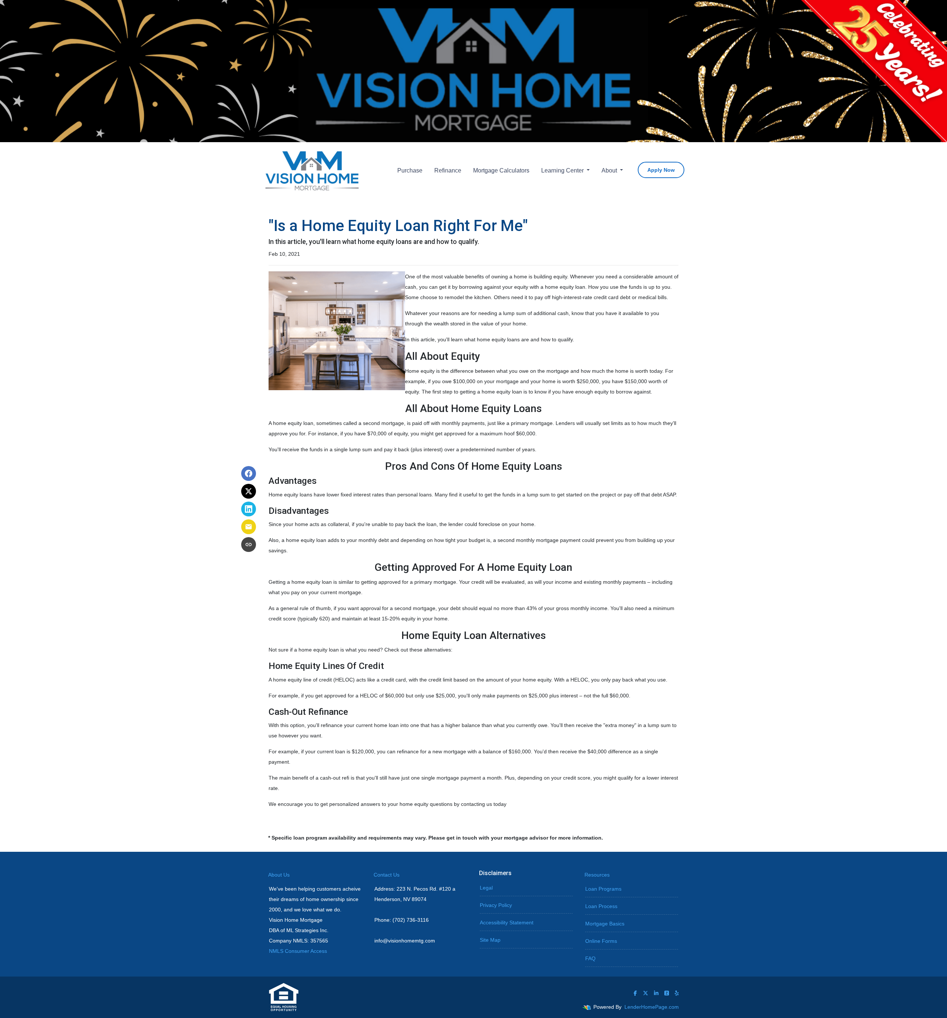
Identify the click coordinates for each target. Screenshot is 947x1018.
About (610, 170)
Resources (597, 875)
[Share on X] (248, 491)
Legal (486, 888)
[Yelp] (677, 993)
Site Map (490, 940)
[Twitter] (645, 993)
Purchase (409, 170)
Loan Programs (603, 889)
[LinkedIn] (656, 993)
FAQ (590, 958)
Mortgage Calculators (501, 170)
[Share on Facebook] (248, 473)
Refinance (447, 170)
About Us (279, 875)
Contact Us (387, 875)
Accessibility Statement (506, 922)
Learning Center (563, 170)
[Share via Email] (248, 526)
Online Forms (601, 941)
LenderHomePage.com (651, 1007)
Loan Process (601, 906)
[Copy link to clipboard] (248, 544)
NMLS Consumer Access (298, 951)
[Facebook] (635, 993)
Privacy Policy (496, 905)
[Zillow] (666, 993)
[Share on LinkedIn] (248, 509)
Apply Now (661, 170)
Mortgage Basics (604, 924)
